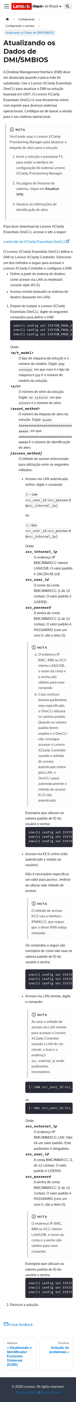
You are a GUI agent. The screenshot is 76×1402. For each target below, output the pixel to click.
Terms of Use (50, 1392)
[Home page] (7, 19)
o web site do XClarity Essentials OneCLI (34, 242)
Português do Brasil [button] (43, 6)
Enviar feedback (20, 1324)
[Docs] (11, 6)
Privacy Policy (27, 1392)
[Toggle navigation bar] (6, 6)
